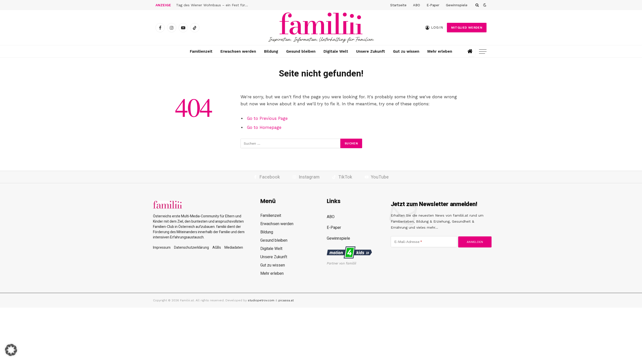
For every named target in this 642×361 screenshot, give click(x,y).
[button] (11, 350)
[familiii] (321, 27)
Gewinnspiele (456, 5)
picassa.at (286, 300)
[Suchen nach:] (290, 143)
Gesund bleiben (300, 51)
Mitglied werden (466, 27)
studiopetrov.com (261, 300)
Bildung (271, 51)
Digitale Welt (336, 51)
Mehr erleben (439, 51)
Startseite (398, 5)
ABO (416, 5)
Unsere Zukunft (370, 51)
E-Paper (433, 5)
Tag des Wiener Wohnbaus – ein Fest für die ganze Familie (213, 5)
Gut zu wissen (406, 51)
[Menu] (483, 51)
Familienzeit (201, 51)
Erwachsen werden (238, 51)
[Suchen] (477, 5)
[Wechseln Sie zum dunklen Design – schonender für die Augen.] (484, 5)
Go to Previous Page (267, 118)
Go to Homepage (264, 127)
